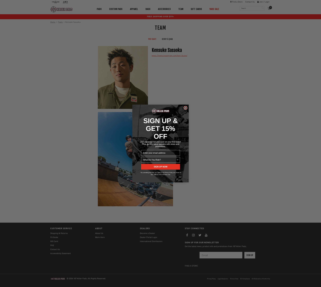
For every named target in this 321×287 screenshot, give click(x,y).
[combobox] (159, 160)
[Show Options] (177, 160)
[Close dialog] (185, 107)
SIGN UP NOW (160, 167)
